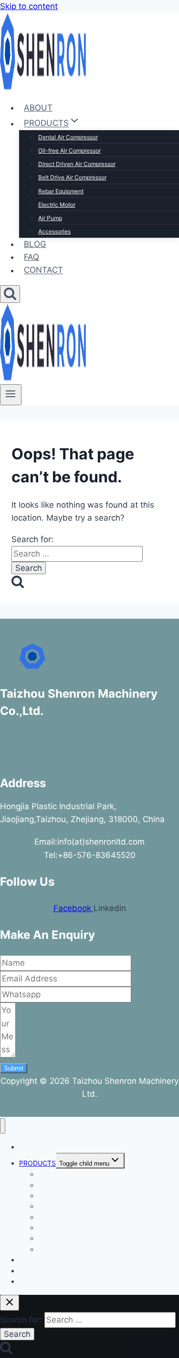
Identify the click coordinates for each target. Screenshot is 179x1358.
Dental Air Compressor (68, 137)
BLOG (35, 244)
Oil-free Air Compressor (69, 150)
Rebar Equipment (61, 191)
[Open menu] (10, 394)
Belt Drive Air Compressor (72, 177)
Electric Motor (56, 204)
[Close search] (9, 1303)
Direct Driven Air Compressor (77, 163)
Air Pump (50, 218)
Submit (13, 1068)
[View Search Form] (10, 294)
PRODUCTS (37, 1163)
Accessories (54, 231)
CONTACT (43, 270)
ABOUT (38, 107)
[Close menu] (2, 1126)
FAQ (31, 257)
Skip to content (29, 6)
